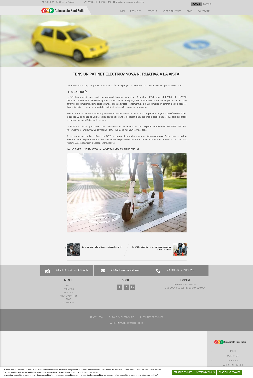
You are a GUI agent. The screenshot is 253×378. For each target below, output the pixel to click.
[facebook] (119, 287)
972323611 (91, 2)
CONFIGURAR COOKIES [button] (229, 372)
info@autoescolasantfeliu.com (130, 2)
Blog (190, 11)
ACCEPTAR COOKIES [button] (205, 372)
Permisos (136, 11)
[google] (132, 287)
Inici (122, 11)
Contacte (204, 11)
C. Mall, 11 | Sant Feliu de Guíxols (59, 2)
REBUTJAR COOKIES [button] (183, 372)
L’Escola (152, 11)
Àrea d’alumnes (172, 11)
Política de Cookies (90, 372)
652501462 (106, 2)
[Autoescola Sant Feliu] (63, 7)
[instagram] (126, 287)
